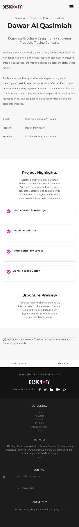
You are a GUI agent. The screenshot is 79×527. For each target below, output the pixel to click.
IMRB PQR (63, 363)
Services (39, 419)
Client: (6, 119)
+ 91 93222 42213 (25, 488)
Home (40, 412)
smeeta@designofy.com (28, 476)
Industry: (7, 128)
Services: (8, 136)
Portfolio (39, 423)
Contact (39, 430)
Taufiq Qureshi (18, 363)
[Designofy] (12, 6)
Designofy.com (56, 509)
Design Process (39, 427)
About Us (39, 416)
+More (39, 457)
